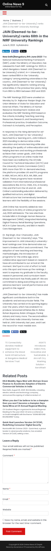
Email (6, 499)
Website (7, 509)
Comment (9, 455)
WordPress (40, 547)
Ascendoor (18, 547)
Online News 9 (13, 4)
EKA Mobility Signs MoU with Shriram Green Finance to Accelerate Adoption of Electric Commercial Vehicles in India (25, 384)
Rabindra (23, 45)
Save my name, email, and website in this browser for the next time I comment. (25, 522)
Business (6, 336)
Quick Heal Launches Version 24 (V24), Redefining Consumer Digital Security (23, 423)
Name (6, 488)
